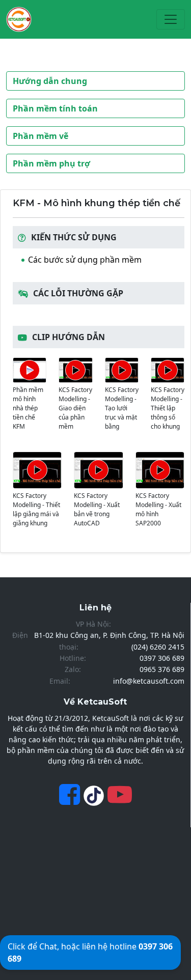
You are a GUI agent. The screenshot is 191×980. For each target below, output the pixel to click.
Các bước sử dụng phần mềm (85, 259)
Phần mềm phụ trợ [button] (51, 163)
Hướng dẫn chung (50, 81)
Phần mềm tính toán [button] (55, 108)
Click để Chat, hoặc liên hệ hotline (90, 952)
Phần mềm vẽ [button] (40, 136)
